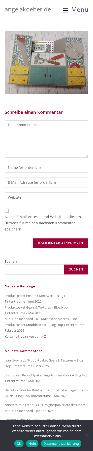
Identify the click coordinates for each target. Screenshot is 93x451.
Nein (32, 444)
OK (19, 444)
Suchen (11, 261)
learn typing (13, 360)
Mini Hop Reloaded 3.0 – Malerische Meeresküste (41, 318)
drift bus (11, 375)
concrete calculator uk (21, 405)
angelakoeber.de (28, 9)
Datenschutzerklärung (61, 444)
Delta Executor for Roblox (23, 390)
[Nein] (86, 435)
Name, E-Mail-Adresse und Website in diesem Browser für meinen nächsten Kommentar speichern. (43, 222)
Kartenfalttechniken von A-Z (25, 336)
